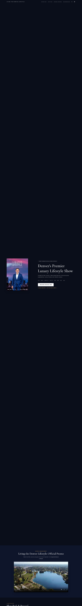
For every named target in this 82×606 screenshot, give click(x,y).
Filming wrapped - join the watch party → (47, 287)
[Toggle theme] (72, 1)
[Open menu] (74, 2)
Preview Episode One (46, 284)
